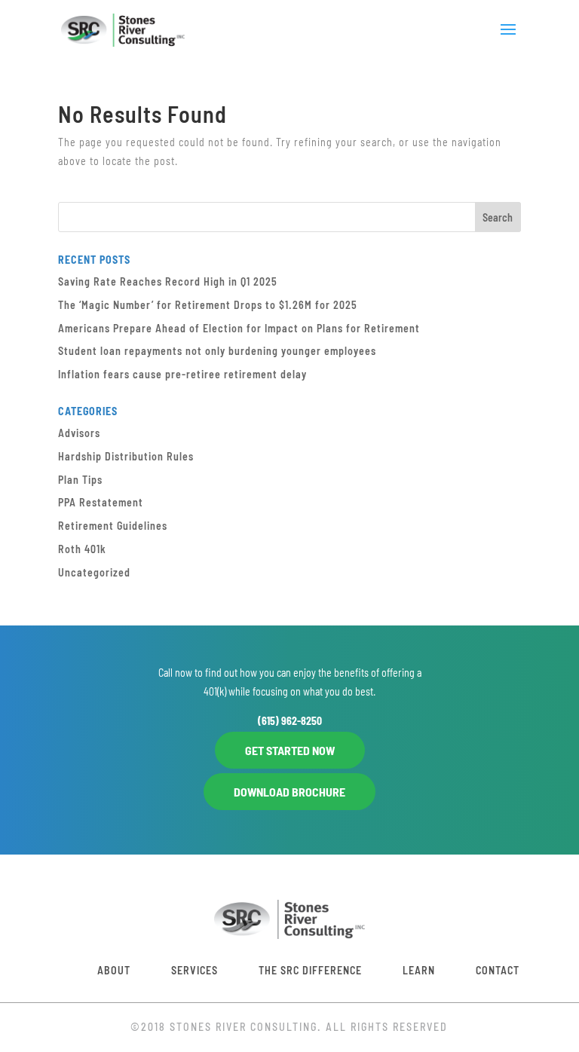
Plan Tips (80, 479)
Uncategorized (94, 572)
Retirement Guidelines (112, 525)
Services (194, 970)
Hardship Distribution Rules (126, 456)
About (113, 970)
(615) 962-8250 (290, 720)
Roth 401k (82, 549)
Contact (497, 970)
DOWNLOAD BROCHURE (289, 791)
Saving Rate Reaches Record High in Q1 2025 (167, 281)
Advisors (79, 433)
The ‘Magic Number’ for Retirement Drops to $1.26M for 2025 (207, 304)
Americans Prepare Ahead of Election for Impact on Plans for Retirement (239, 328)
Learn (419, 970)
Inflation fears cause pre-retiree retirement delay (182, 374)
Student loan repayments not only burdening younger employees (217, 350)
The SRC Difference (310, 970)
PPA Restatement (100, 502)
